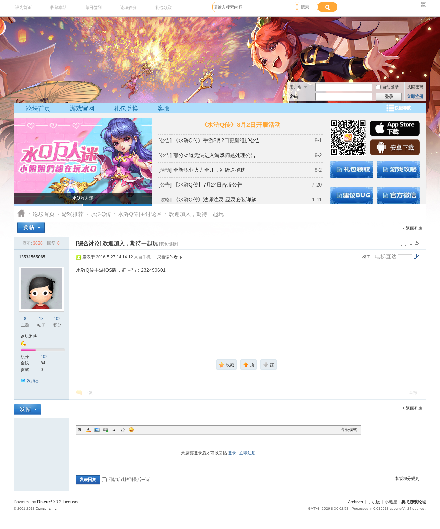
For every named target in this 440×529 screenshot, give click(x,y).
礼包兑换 (126, 108)
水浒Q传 (100, 214)
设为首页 (23, 7)
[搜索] (327, 7)
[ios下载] (395, 134)
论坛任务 (128, 7)
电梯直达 (386, 256)
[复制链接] (168, 243)
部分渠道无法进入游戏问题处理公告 (214, 155)
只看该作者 (167, 257)
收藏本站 (58, 7)
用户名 (295, 87)
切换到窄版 (422, 5)
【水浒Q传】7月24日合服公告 (207, 185)
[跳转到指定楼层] (416, 256)
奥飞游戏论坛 (21, 214)
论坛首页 (38, 108)
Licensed (71, 501)
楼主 (366, 256)
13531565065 (32, 257)
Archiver (355, 501)
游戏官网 (82, 108)
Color (88, 429)
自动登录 (390, 87)
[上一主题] (410, 243)
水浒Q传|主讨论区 (140, 214)
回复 (89, 392)
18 (41, 318)
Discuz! (44, 501)
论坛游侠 (29, 336)
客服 (164, 108)
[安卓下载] (395, 153)
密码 (294, 96)
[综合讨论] (88, 243)
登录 (232, 453)
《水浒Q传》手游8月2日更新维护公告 (216, 140)
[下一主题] (416, 243)
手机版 (374, 501)
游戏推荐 (73, 214)
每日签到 (93, 7)
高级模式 (349, 429)
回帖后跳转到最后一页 (129, 479)
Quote (114, 429)
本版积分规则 (407, 478)
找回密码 (415, 87)
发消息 (33, 380)
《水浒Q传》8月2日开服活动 (241, 124)
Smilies (131, 429)
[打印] (403, 243)
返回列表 (414, 228)
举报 (413, 392)
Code (122, 429)
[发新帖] (31, 227)
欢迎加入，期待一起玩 (196, 214)
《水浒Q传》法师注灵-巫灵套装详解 (214, 199)
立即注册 (415, 96)
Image (97, 429)
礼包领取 (163, 7)
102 (57, 318)
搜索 (305, 6)
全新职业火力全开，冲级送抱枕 (209, 170)
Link (105, 429)
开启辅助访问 (416, 5)
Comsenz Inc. (46, 508)
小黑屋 (391, 501)
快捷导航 (403, 107)
